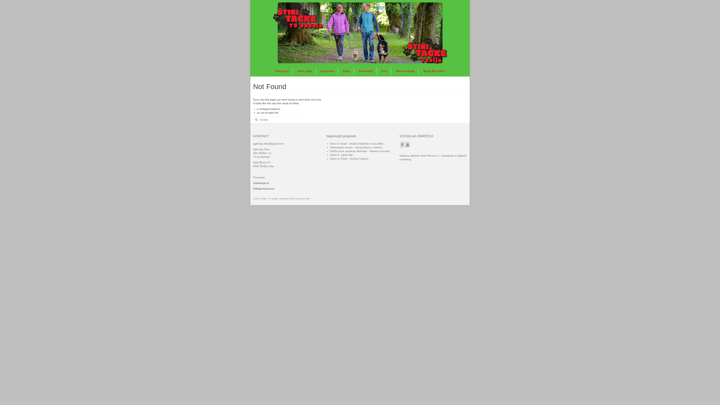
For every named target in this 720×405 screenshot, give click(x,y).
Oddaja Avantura (263, 188)
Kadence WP (304, 199)
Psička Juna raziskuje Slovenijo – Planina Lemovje (360, 151)
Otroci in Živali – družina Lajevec (349, 158)
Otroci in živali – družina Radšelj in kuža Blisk (356, 143)
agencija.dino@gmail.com (268, 143)
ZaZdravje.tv (261, 183)
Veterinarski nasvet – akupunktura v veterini (356, 147)
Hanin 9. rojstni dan (341, 154)
